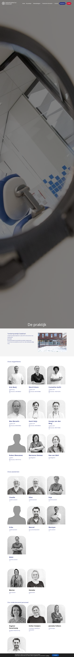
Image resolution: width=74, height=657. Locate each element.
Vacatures (62, 3)
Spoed (68, 3)
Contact (56, 3)
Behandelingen (36, 3)
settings (47, 655)
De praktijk (28, 3)
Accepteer (55, 655)
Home (23, 3)
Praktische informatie (47, 3)
